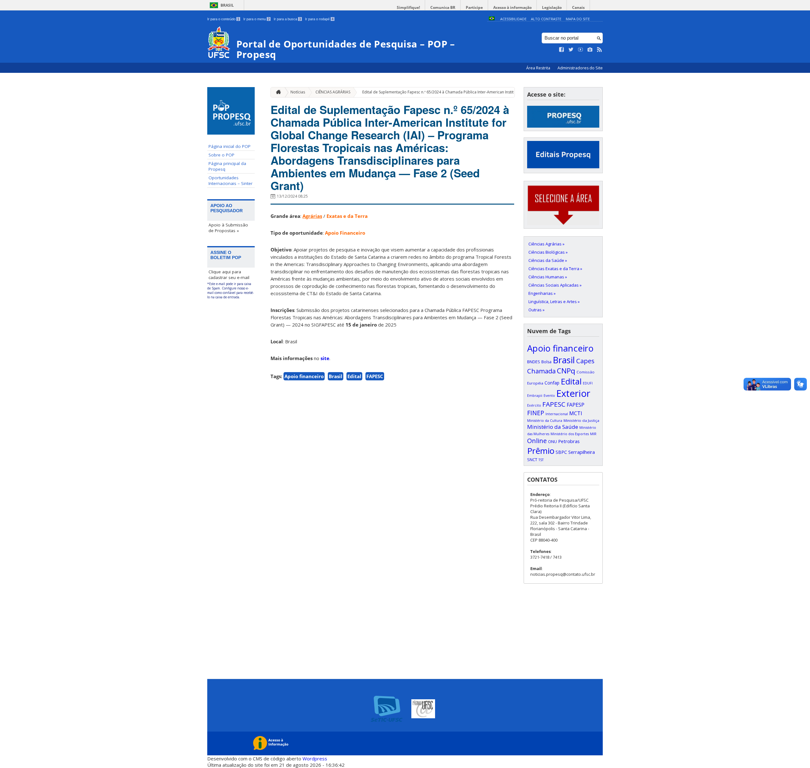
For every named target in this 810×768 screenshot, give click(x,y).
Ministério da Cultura (544, 420)
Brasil (227, 5)
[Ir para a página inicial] (277, 92)
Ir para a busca (287, 19)
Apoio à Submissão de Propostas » (228, 227)
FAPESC (374, 376)
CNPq (566, 371)
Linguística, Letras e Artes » (554, 301)
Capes (585, 360)
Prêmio (540, 450)
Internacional (556, 414)
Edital (354, 376)
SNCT (532, 459)
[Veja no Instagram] (590, 49)
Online (537, 440)
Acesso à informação (512, 7)
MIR (593, 434)
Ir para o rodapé (319, 19)
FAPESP (575, 404)
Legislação (552, 7)
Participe (474, 7)
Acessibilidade (513, 18)
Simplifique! (408, 7)
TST (541, 460)
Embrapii (534, 395)
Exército (534, 405)
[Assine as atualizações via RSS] (599, 49)
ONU (552, 441)
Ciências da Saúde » (547, 260)
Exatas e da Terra (347, 216)
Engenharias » (542, 293)
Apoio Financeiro (345, 233)
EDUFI (588, 383)
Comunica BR (442, 7)
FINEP (535, 413)
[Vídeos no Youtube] (580, 49)
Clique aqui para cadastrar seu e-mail (229, 274)
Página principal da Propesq (227, 166)
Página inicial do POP (230, 146)
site (325, 358)
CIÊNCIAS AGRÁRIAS (332, 92)
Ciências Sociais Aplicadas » (555, 285)
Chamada (541, 370)
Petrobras (569, 441)
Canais (578, 7)
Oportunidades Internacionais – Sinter (230, 180)
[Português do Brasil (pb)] (492, 18)
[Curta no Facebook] (561, 49)
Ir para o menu (256, 19)
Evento (549, 395)
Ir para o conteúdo (223, 19)
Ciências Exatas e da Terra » (555, 268)
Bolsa (546, 362)
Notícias (297, 92)
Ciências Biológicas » (548, 252)
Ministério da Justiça (581, 420)
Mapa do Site (578, 18)
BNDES (533, 362)
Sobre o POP (221, 155)
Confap (552, 383)
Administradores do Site (580, 68)
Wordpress (314, 758)
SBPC (561, 452)
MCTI (575, 413)
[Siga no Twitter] (571, 49)
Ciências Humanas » (547, 277)
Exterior (573, 393)
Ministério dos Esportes (570, 434)
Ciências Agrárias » (546, 244)
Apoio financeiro (304, 376)
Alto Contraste (546, 18)
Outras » (536, 310)
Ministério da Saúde (552, 426)
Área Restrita (538, 68)
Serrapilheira (581, 452)
